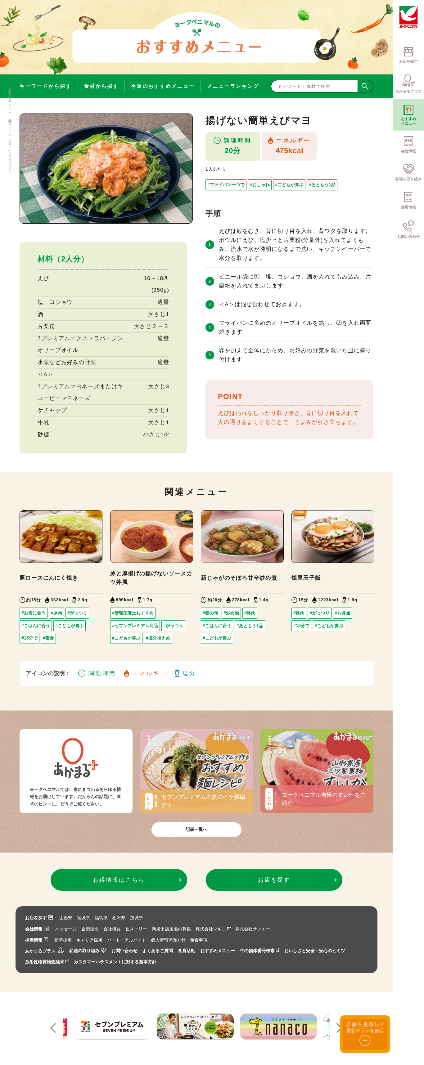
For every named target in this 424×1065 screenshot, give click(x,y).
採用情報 (34, 940)
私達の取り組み (84, 950)
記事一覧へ (196, 829)
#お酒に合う (33, 612)
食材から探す (101, 86)
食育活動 (186, 950)
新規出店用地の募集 (171, 928)
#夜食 (48, 637)
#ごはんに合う (35, 625)
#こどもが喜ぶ (289, 184)
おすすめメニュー (217, 950)
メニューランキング (233, 86)
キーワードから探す (46, 86)
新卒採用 (63, 940)
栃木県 (118, 917)
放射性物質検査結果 (44, 961)
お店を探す (36, 917)
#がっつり (77, 612)
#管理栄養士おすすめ (133, 612)
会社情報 (34, 928)
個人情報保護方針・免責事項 (179, 940)
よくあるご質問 (157, 950)
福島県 (101, 917)
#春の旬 (210, 612)
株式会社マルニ (211, 928)
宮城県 (83, 917)
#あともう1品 (322, 184)
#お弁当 (342, 612)
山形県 (65, 917)
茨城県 (136, 917)
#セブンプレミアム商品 (135, 625)
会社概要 (112, 928)
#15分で (29, 637)
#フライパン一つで (226, 184)
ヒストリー (136, 928)
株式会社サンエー (252, 928)
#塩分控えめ (158, 637)
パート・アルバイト (126, 940)
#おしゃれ (260, 184)
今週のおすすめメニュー (163, 86)
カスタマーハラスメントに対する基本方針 (115, 961)
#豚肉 (56, 612)
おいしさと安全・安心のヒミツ (314, 950)
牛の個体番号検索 (257, 950)
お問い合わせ (124, 950)
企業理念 (90, 928)
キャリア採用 (89, 940)
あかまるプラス (40, 950)
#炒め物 (231, 612)
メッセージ (66, 928)
